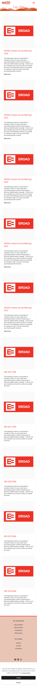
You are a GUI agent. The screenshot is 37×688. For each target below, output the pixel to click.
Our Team (18, 645)
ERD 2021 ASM (10, 427)
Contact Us (18, 643)
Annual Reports (18, 630)
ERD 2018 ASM (10, 591)
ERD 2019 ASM (10, 536)
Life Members (18, 648)
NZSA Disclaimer (18, 633)
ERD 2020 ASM (10, 481)
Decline (18, 682)
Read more (7, 74)
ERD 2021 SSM (10, 372)
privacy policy (26, 673)
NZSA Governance (18, 627)
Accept (18, 678)
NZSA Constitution (18, 624)
